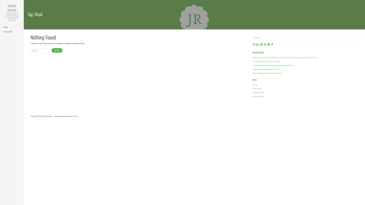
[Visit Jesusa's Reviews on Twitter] (268, 45)
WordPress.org (258, 97)
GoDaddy (75, 116)
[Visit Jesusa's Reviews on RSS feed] (265, 45)
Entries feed (257, 89)
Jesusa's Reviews (11, 8)
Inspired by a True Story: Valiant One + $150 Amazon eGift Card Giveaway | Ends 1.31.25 (285, 57)
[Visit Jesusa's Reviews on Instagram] (254, 45)
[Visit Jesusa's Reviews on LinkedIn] (257, 45)
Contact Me (7, 31)
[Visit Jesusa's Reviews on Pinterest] (261, 45)
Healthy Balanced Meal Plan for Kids (266, 69)
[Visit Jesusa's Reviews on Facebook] (272, 45)
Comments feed (258, 93)
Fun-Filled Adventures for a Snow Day (266, 61)
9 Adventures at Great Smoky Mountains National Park (273, 65)
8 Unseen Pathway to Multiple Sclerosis (267, 73)
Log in (255, 85)
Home (5, 27)
